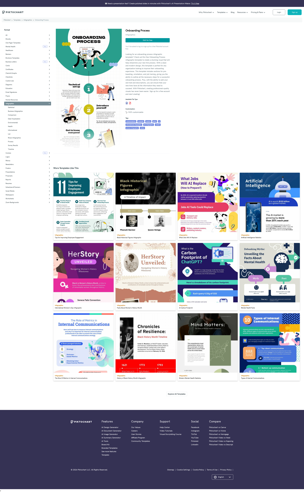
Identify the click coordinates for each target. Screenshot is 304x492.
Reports (8, 180)
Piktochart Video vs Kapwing (221, 441)
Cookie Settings (183, 469)
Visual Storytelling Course (170, 434)
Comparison (12, 115)
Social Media (10, 191)
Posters (8, 168)
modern (158, 125)
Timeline (11, 149)
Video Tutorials (166, 431)
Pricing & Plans (257, 12)
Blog (232, 12)
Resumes (9, 183)
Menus (8, 161)
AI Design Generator (110, 427)
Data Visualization (14, 119)
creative (148, 121)
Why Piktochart (205, 12)
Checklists (9, 77)
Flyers (8, 96)
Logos (8, 157)
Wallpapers (10, 195)
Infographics (28, 20)
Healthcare (9, 50)
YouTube (194, 437)
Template (105, 455)
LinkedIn (194, 444)
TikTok (194, 434)
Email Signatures (11, 92)
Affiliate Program (138, 437)
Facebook (195, 427)
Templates (221, 12)
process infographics (132, 128)
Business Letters (11, 62)
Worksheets (10, 199)
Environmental (13, 123)
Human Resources (12, 100)
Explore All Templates (176, 394)
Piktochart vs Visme (217, 431)
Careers (134, 431)
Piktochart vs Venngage (219, 434)
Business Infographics (15, 111)
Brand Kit (105, 444)
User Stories (136, 434)
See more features (109, 451)
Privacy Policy (226, 469)
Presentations (10, 172)
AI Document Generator (111, 431)
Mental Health (10, 47)
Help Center (165, 427)
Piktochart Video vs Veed (219, 437)
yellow (142, 128)
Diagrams (9, 85)
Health (10, 126)
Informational (12, 130)
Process (10, 142)
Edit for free (147, 40)
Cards (8, 66)
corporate (141, 121)
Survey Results (13, 145)
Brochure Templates (12, 58)
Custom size (10, 81)
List (9, 134)
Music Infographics (14, 138)
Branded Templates (109, 448)
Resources (241, 12)
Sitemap (170, 469)
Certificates (9, 69)
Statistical (11, 107)
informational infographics (134, 125)
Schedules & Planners (13, 187)
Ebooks (8, 39)
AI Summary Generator (111, 437)
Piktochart (7, 20)
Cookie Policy (198, 469)
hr (159, 121)
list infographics (148, 125)
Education (9, 88)
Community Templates (140, 441)
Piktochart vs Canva (217, 427)
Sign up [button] (294, 12)
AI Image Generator (110, 434)
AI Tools (105, 441)
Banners (8, 54)
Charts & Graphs (11, 73)
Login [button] (279, 12)
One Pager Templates (13, 43)
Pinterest (194, 441)
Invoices (8, 153)
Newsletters (10, 164)
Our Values (135, 427)
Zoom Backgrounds (12, 202)
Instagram (195, 431)
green (154, 121)
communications (131, 121)
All (6, 35)
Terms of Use (212, 469)
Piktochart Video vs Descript (221, 444)
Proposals (9, 176)
